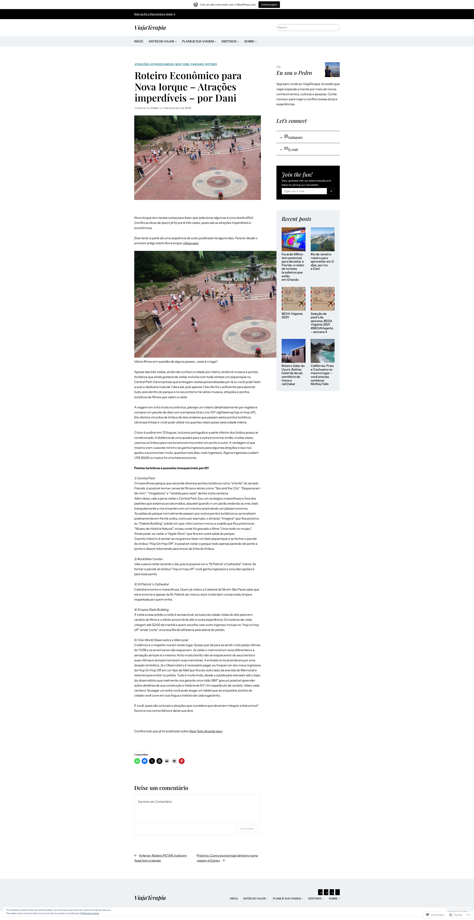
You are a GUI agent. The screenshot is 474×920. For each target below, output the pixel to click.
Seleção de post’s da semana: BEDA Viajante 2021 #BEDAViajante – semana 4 (322, 323)
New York (182, 64)
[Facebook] (332, 892)
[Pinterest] (320, 892)
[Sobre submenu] (256, 41)
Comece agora (269, 4)
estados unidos (162, 64)
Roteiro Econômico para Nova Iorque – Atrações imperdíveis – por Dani (188, 86)
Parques (197, 64)
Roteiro (211, 64)
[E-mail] (337, 892)
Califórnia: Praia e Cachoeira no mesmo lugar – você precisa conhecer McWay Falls (322, 375)
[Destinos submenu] (238, 41)
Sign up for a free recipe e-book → (154, 14)
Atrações (142, 64)
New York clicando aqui (205, 731)
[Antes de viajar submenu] (176, 41)
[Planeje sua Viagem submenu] (215, 41)
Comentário (247, 828)
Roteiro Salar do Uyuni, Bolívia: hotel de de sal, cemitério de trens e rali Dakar (293, 375)
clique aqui (190, 243)
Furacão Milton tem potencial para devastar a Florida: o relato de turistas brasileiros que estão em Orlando (293, 267)
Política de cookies (89, 913)
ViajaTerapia (150, 27)
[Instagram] (326, 892)
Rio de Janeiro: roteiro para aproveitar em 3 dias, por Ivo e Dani (322, 262)
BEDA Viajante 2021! (292, 315)
